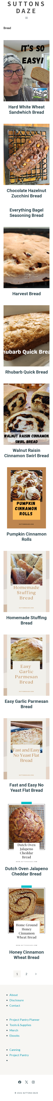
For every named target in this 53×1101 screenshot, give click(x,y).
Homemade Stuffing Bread (26, 620)
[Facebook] (20, 1082)
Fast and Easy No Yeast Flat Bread (26, 787)
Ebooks (14, 1035)
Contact (14, 1005)
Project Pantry (19, 1055)
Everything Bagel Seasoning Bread (26, 212)
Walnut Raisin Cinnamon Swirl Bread (26, 453)
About (13, 995)
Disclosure (16, 1000)
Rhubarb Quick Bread (26, 372)
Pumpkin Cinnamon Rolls (27, 536)
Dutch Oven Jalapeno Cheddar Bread (26, 871)
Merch (13, 1030)
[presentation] (26, 70)
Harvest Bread (26, 293)
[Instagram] (33, 1082)
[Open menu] (26, 17)
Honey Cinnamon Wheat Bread (26, 954)
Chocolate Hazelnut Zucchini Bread (26, 193)
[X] (26, 1082)
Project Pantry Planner (24, 1019)
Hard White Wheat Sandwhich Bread (26, 109)
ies (29, 1025)
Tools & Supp (17, 1025)
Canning (14, 1049)
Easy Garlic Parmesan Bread (26, 704)
